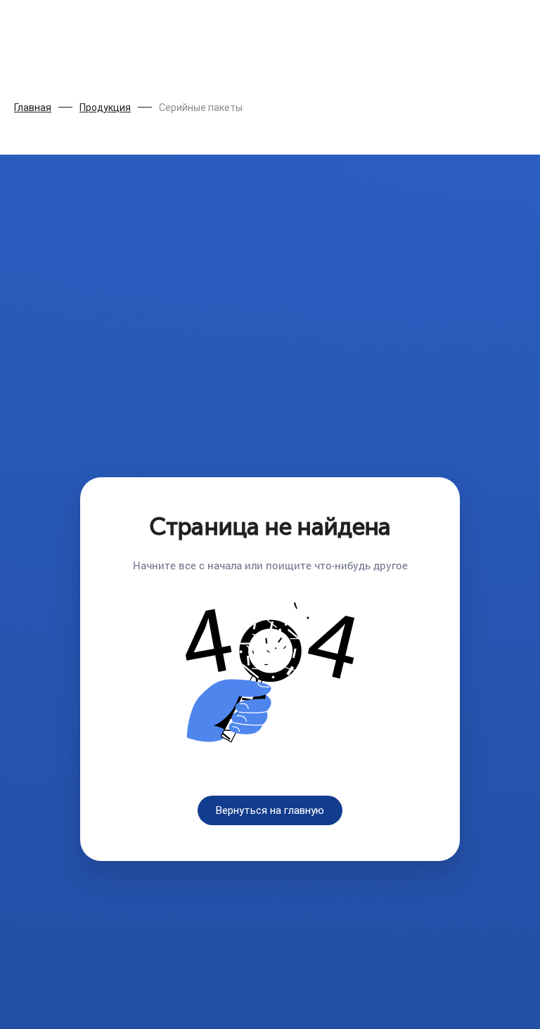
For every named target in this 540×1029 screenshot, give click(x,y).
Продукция (105, 107)
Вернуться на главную (270, 810)
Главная (32, 107)
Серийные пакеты (201, 107)
